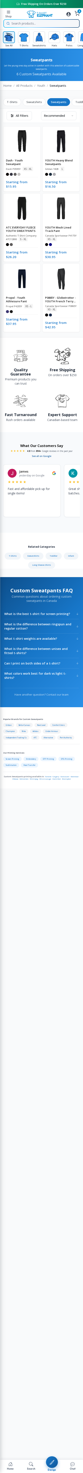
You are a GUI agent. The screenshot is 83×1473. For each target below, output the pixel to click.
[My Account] (68, 14)
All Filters (22, 116)
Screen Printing (12, 759)
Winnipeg (34, 779)
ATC (35, 737)
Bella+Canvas (24, 725)
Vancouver (64, 776)
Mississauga (45, 779)
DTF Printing (48, 759)
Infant (71, 555)
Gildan (9, 725)
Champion (10, 731)
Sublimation (11, 765)
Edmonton (24, 779)
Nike (24, 731)
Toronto (48, 776)
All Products (24, 86)
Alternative (48, 737)
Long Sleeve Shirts (41, 565)
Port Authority (66, 737)
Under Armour (51, 731)
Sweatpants (58, 102)
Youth (41, 86)
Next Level (41, 725)
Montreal (75, 776)
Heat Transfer (29, 765)
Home (7, 86)
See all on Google (41, 456)
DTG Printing (66, 759)
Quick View (24, 135)
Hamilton (56, 779)
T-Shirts (12, 102)
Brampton (66, 779)
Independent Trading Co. (16, 737)
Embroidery (31, 759)
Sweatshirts (34, 102)
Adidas (36, 731)
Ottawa (15, 779)
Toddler (53, 555)
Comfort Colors (58, 725)
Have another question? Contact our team (41, 694)
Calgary (56, 776)
